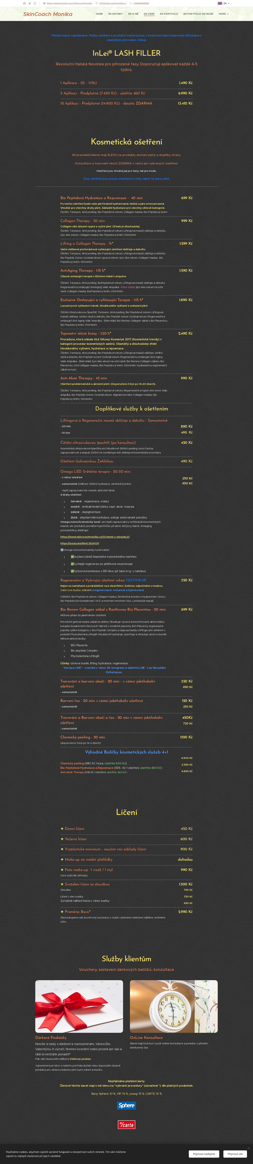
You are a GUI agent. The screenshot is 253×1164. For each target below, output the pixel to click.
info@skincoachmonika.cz (112, 3)
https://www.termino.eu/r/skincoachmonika (69, 3)
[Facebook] (24, 3)
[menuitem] (100, 14)
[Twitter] (30, 3)
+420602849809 (141, 3)
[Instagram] (35, 3)
